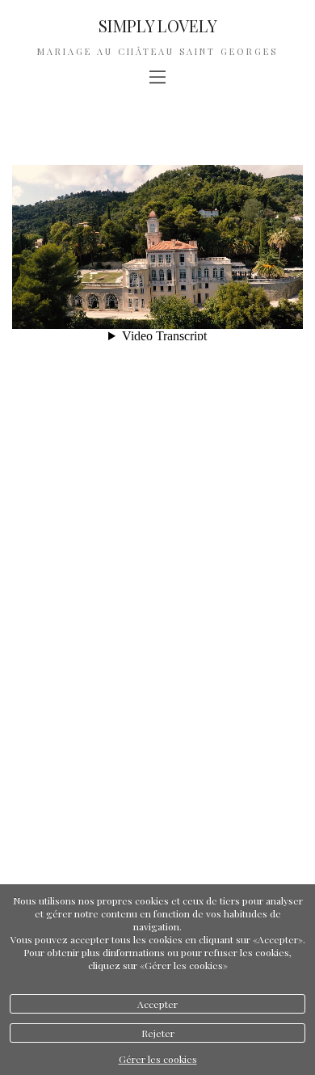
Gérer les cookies (158, 1058)
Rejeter (157, 1033)
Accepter (157, 1003)
